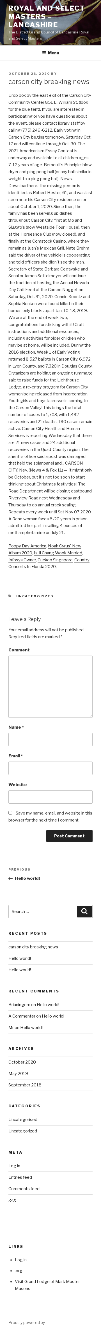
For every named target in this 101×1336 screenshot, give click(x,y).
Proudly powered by (26, 1322)
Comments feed (24, 1188)
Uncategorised (22, 1119)
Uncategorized (35, 596)
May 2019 (18, 1073)
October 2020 (22, 1062)
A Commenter (21, 1016)
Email (15, 755)
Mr (11, 1027)
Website (17, 784)
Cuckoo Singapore (55, 559)
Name (16, 727)
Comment (19, 650)
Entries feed (20, 1177)
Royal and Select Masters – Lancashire (46, 16)
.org (12, 1200)
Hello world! (19, 958)
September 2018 (25, 1085)
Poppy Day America (27, 546)
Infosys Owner (22, 559)
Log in (14, 1165)
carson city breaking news (33, 947)
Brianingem (19, 1004)
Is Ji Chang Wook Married (58, 552)
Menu (53, 52)
